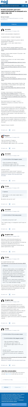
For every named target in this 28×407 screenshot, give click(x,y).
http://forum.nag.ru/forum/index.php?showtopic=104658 (13, 357)
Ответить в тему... (8, 379)
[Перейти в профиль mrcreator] (2, 30)
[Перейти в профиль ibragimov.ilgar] (2, 235)
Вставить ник (4, 130)
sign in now (8, 374)
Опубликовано (12, 31)
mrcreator (6, 16)
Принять (14, 404)
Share (6, 387)
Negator (7, 135)
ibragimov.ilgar (9, 234)
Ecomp (7, 186)
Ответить (14, 24)
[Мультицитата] (10, 130)
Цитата (13, 130)
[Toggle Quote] (3, 159)
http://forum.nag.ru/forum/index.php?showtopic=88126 (13, 263)
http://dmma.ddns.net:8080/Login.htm (9, 93)
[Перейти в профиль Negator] (2, 136)
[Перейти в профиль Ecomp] (2, 187)
